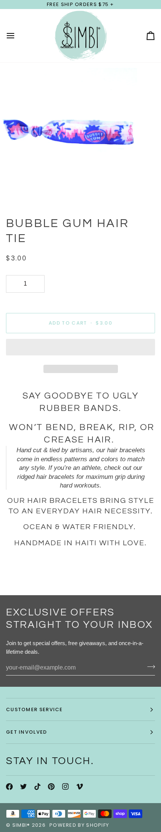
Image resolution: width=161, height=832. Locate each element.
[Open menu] (17, 35)
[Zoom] (14, 190)
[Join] (149, 666)
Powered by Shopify (79, 825)
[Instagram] (65, 786)
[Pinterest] (51, 786)
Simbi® (21, 825)
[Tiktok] (37, 786)
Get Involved (26, 732)
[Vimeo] (79, 786)
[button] (80, 349)
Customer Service (34, 709)
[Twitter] (23, 786)
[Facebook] (9, 786)
